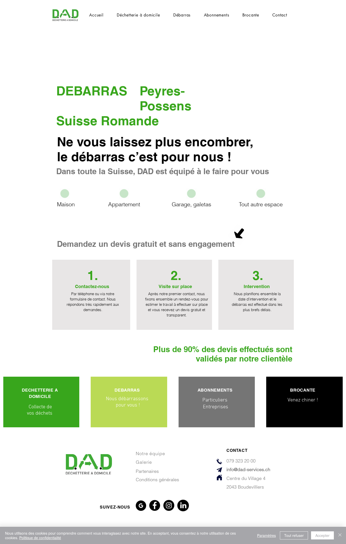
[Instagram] (168, 505)
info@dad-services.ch (248, 469)
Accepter (322, 535)
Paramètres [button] (266, 535)
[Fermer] (340, 535)
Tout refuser (294, 535)
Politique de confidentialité (40, 537)
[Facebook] (154, 505)
